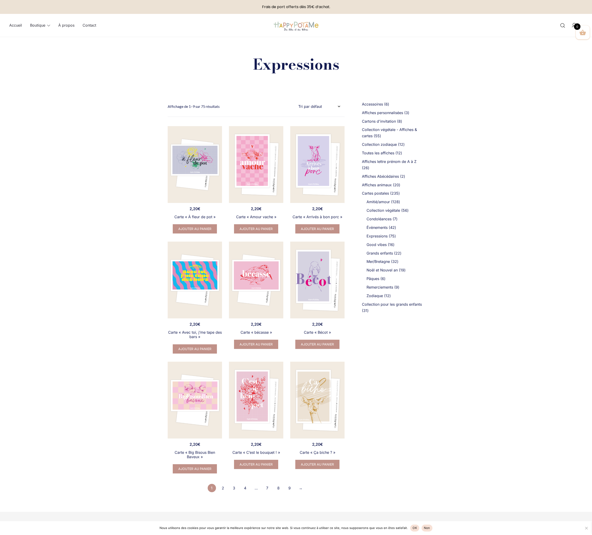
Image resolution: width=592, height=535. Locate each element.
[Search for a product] (563, 25)
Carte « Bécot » (317, 332)
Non (427, 528)
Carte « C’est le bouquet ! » (256, 452)
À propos (66, 25)
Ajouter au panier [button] (194, 229)
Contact (89, 25)
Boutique (37, 25)
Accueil (15, 25)
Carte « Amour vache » (256, 217)
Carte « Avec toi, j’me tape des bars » (195, 334)
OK (415, 528)
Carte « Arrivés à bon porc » (317, 217)
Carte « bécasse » (256, 332)
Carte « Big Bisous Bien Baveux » (195, 454)
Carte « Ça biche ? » (317, 452)
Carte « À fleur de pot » (195, 217)
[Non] (586, 528)
